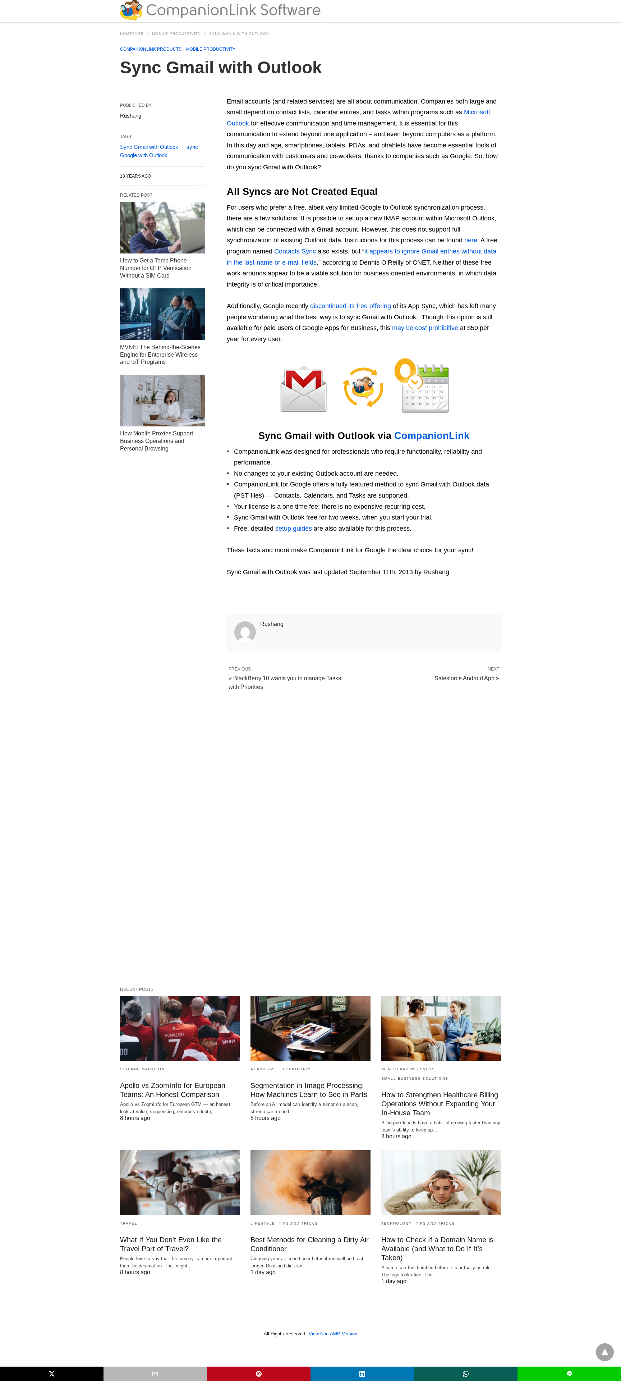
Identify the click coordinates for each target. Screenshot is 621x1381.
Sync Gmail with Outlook (149, 147)
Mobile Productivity (176, 34)
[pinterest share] (258, 1374)
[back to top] (605, 1352)
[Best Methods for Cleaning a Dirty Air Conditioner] (310, 1182)
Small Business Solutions (414, 1078)
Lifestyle (262, 1223)
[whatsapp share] (466, 1374)
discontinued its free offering (350, 306)
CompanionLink (431, 435)
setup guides (293, 528)
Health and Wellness (408, 1069)
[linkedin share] (362, 1374)
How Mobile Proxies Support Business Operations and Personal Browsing (156, 441)
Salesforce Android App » (466, 678)
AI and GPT (263, 1069)
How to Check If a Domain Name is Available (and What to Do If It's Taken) (437, 1249)
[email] (155, 1374)
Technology (295, 1069)
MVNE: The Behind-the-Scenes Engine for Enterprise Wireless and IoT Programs (160, 354)
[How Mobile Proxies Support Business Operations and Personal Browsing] (162, 400)
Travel (128, 1223)
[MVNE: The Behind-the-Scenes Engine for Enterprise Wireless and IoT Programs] (162, 314)
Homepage (132, 34)
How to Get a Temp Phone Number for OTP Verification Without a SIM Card (156, 268)
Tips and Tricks (298, 1223)
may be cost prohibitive (425, 327)
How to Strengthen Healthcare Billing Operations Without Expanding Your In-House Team (439, 1104)
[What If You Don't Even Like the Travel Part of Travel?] (180, 1182)
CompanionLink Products (150, 49)
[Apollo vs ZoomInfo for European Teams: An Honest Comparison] (180, 1028)
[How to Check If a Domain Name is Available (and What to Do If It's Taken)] (441, 1182)
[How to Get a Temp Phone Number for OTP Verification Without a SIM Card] (162, 227)
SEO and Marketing (144, 1069)
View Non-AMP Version (333, 1333)
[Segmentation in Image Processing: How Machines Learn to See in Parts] (310, 1028)
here (470, 240)
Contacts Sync (295, 251)
